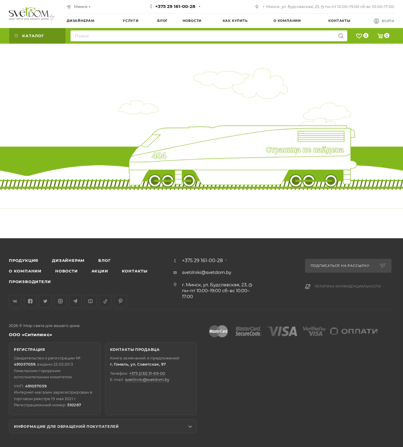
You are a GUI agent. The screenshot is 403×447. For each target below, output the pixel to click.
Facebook (30, 301)
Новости (66, 271)
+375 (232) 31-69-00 (147, 373)
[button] (374, 215)
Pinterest (120, 301)
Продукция (23, 260)
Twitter (45, 301)
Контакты (135, 271)
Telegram (75, 301)
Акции (99, 271)
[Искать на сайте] (341, 35)
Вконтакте (15, 301)
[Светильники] (32, 14)
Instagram (60, 301)
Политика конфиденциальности (347, 286)
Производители (30, 281)
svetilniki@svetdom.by (206, 272)
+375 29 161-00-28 (175, 6)
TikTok (105, 301)
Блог (104, 260)
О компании (25, 271)
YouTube (90, 301)
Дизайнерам (68, 260)
